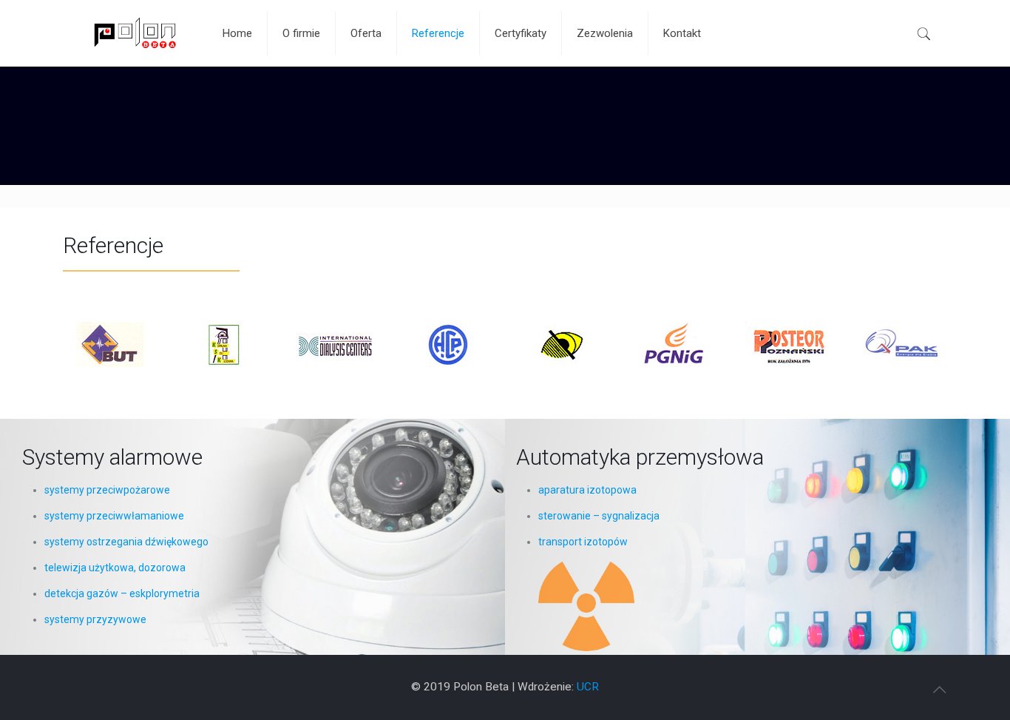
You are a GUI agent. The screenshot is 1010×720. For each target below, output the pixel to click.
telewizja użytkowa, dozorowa (115, 567)
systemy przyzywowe (95, 619)
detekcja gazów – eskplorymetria (122, 593)
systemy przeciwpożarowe (107, 490)
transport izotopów (583, 542)
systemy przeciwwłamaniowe (114, 516)
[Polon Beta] (132, 33)
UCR (588, 686)
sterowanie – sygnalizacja (599, 516)
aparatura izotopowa (587, 490)
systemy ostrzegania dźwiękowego (126, 542)
